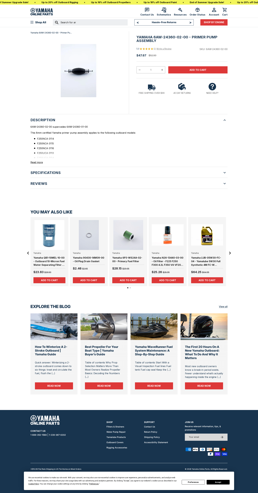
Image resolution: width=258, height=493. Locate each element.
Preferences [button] (94, 484)
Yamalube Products (116, 437)
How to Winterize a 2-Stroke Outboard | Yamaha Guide (51, 350)
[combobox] (90, 22)
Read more (36, 162)
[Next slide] (230, 253)
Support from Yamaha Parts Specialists (164, 22)
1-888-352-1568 (38, 435)
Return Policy (150, 432)
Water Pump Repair (116, 432)
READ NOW (60, 385)
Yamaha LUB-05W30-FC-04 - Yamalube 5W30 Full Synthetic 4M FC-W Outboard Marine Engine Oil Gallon (206, 261)
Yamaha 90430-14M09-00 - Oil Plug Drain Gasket (88, 259)
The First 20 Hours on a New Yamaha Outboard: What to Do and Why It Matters (202, 352)
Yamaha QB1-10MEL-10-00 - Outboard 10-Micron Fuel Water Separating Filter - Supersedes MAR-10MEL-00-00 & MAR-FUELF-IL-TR (49, 261)
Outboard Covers (114, 442)
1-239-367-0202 (57, 435)
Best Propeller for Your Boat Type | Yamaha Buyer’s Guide (101, 350)
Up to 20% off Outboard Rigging (60, 2)
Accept (218, 482)
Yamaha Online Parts (200, 469)
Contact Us (149, 426)
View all (223, 306)
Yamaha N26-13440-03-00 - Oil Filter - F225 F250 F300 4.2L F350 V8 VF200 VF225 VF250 (167, 261)
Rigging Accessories (116, 447)
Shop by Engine (214, 22)
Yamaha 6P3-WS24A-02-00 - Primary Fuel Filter (127, 259)
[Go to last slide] (28, 253)
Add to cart (197, 69)
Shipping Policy (152, 437)
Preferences (193, 482)
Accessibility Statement (156, 442)
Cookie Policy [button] (33, 484)
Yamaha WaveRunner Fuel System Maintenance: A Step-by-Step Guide (154, 350)
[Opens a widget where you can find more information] (13, 488)
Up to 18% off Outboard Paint (160, 2)
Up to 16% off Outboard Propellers (111, 2)
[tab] (127, 287)
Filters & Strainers (115, 426)
